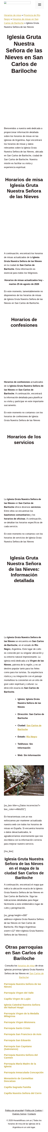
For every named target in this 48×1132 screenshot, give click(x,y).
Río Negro (31, 736)
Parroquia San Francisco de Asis (22, 1034)
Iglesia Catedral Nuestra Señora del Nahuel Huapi (22, 1006)
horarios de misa (26, 965)
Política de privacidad (14, 1110)
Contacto (32, 1114)
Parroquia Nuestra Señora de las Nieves (22, 985)
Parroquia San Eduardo (17, 1040)
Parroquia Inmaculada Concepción (23, 1072)
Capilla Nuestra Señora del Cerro (22, 1093)
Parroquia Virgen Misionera (19, 1022)
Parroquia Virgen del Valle (19, 992)
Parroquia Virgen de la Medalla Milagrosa (21, 1015)
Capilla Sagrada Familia (17, 1087)
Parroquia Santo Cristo (17, 1028)
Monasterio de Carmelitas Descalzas (18, 1079)
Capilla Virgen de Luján (17, 999)
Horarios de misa (12, 15)
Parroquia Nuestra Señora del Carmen (21, 1056)
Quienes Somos (19, 1114)
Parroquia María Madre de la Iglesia (20, 1065)
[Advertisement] (24, 101)
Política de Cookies (33, 1110)
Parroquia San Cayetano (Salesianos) (18, 1047)
